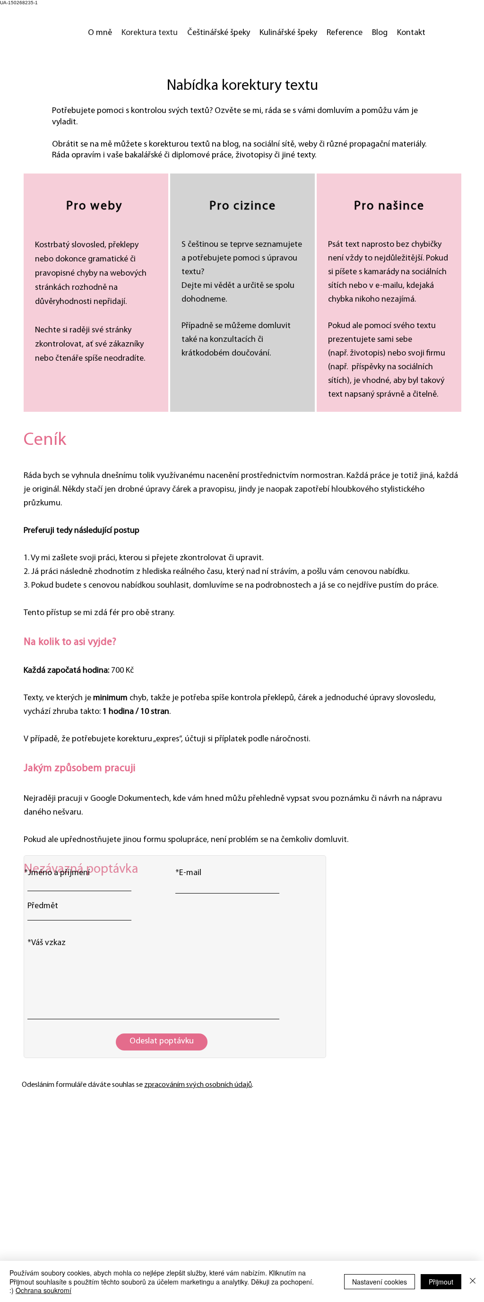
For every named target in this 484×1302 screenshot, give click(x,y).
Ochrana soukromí (43, 1290)
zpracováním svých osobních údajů (198, 1085)
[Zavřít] (472, 1281)
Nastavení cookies (379, 1281)
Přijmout (441, 1281)
